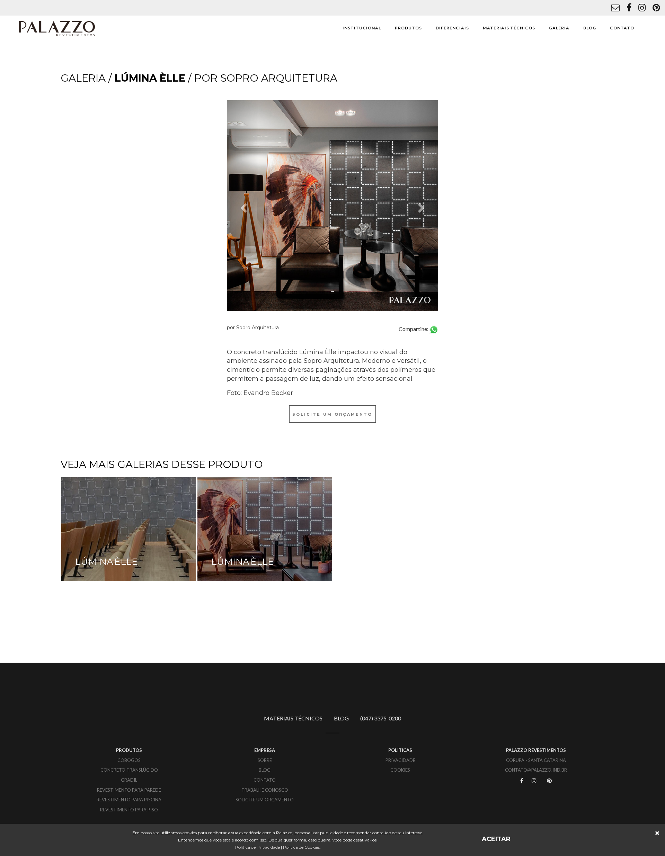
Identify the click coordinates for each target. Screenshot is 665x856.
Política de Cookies (301, 847)
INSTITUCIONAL (362, 27)
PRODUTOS (408, 27)
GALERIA (559, 27)
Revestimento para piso (129, 809)
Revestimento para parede (129, 790)
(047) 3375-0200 (380, 718)
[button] (242, 205)
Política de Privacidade (257, 847)
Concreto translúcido (129, 770)
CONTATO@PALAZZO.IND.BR (536, 770)
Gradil (129, 780)
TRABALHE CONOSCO (264, 790)
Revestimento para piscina (129, 799)
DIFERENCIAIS (452, 27)
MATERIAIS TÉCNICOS (509, 27)
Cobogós (129, 760)
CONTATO (622, 27)
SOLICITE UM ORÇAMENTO (265, 799)
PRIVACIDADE (400, 760)
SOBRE (265, 760)
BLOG (589, 27)
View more (128, 529)
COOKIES (400, 770)
